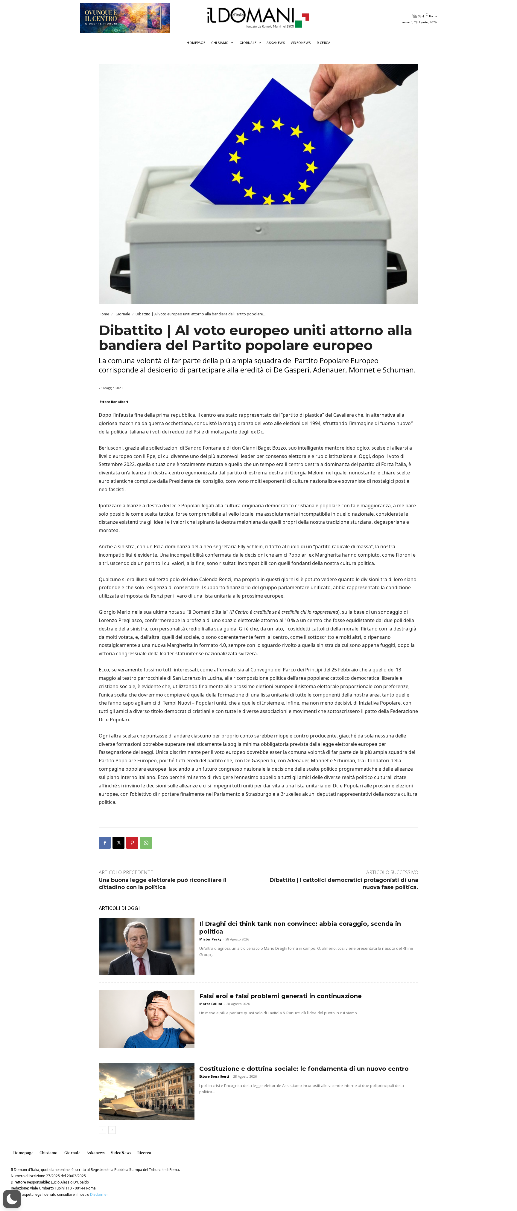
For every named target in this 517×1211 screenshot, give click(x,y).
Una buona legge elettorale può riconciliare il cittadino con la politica (162, 883)
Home (104, 314)
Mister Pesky (210, 939)
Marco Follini (210, 1003)
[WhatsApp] (146, 843)
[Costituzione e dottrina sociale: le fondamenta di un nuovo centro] (146, 1091)
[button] (12, 1199)
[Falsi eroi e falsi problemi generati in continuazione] (146, 1018)
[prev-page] (102, 1130)
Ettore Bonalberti (115, 401)
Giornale (122, 314)
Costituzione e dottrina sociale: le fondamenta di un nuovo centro (304, 1068)
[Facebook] (105, 843)
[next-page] (112, 1130)
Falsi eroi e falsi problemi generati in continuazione (280, 996)
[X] (118, 843)
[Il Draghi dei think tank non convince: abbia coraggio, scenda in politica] (146, 946)
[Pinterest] (132, 843)
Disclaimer (99, 1194)
